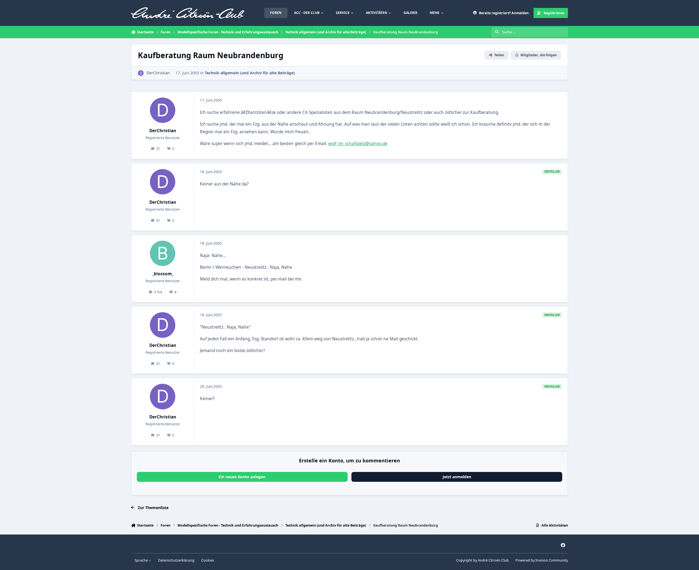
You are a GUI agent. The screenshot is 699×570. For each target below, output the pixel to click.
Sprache (142, 560)
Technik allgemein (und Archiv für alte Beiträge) (250, 72)
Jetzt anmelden (457, 476)
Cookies (207, 560)
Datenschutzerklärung (176, 560)
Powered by (542, 560)
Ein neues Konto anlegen (242, 476)
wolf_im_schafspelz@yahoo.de (357, 143)
